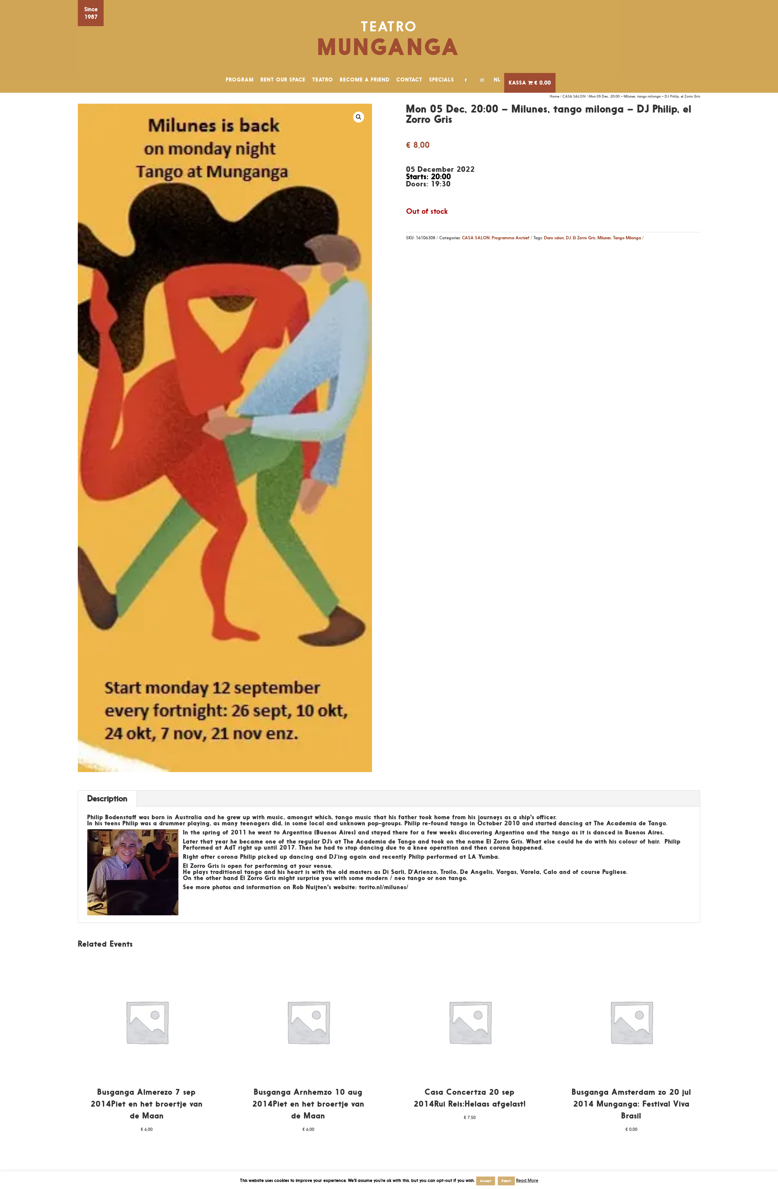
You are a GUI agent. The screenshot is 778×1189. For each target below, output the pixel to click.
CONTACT (409, 80)
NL (497, 80)
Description (107, 798)
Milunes (604, 237)
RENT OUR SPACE (282, 80)
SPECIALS (441, 80)
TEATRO (322, 80)
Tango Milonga (627, 237)
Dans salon (554, 237)
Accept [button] (485, 1181)
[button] (358, 117)
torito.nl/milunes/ (383, 887)
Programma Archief (510, 237)
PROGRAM (240, 80)
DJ (568, 237)
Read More (527, 1180)
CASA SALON (574, 96)
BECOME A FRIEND (365, 80)
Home (554, 96)
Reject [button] (506, 1181)
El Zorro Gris (584, 237)
